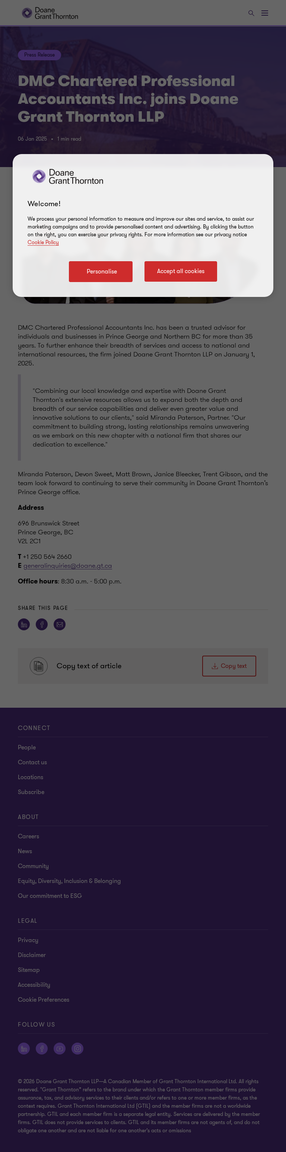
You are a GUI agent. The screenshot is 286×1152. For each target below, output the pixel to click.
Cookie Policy (43, 242)
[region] (143, 225)
